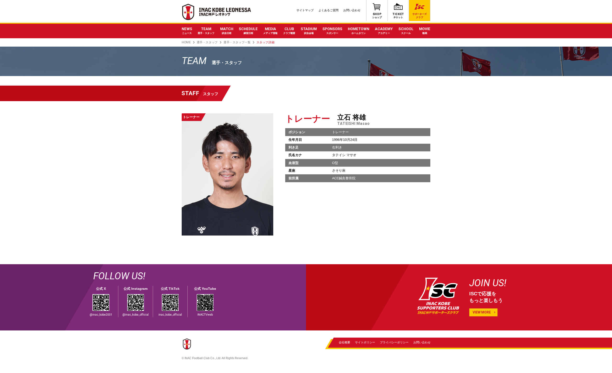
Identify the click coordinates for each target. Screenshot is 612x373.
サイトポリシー (365, 342)
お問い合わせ (352, 10)
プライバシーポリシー (394, 342)
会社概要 (344, 342)
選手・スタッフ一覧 (237, 42)
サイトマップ (305, 10)
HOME (186, 42)
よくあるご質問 (328, 10)
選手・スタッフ (207, 42)
